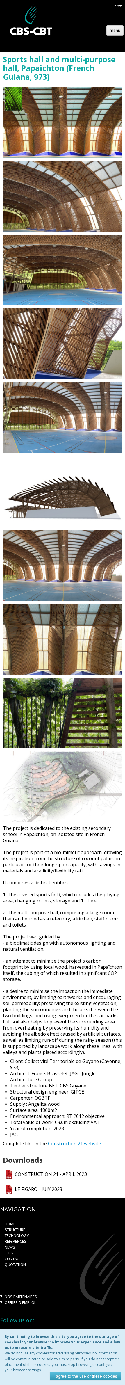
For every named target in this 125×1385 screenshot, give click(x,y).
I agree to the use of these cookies (85, 1376)
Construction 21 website (74, 1143)
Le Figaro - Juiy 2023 (38, 1189)
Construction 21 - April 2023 (51, 1174)
